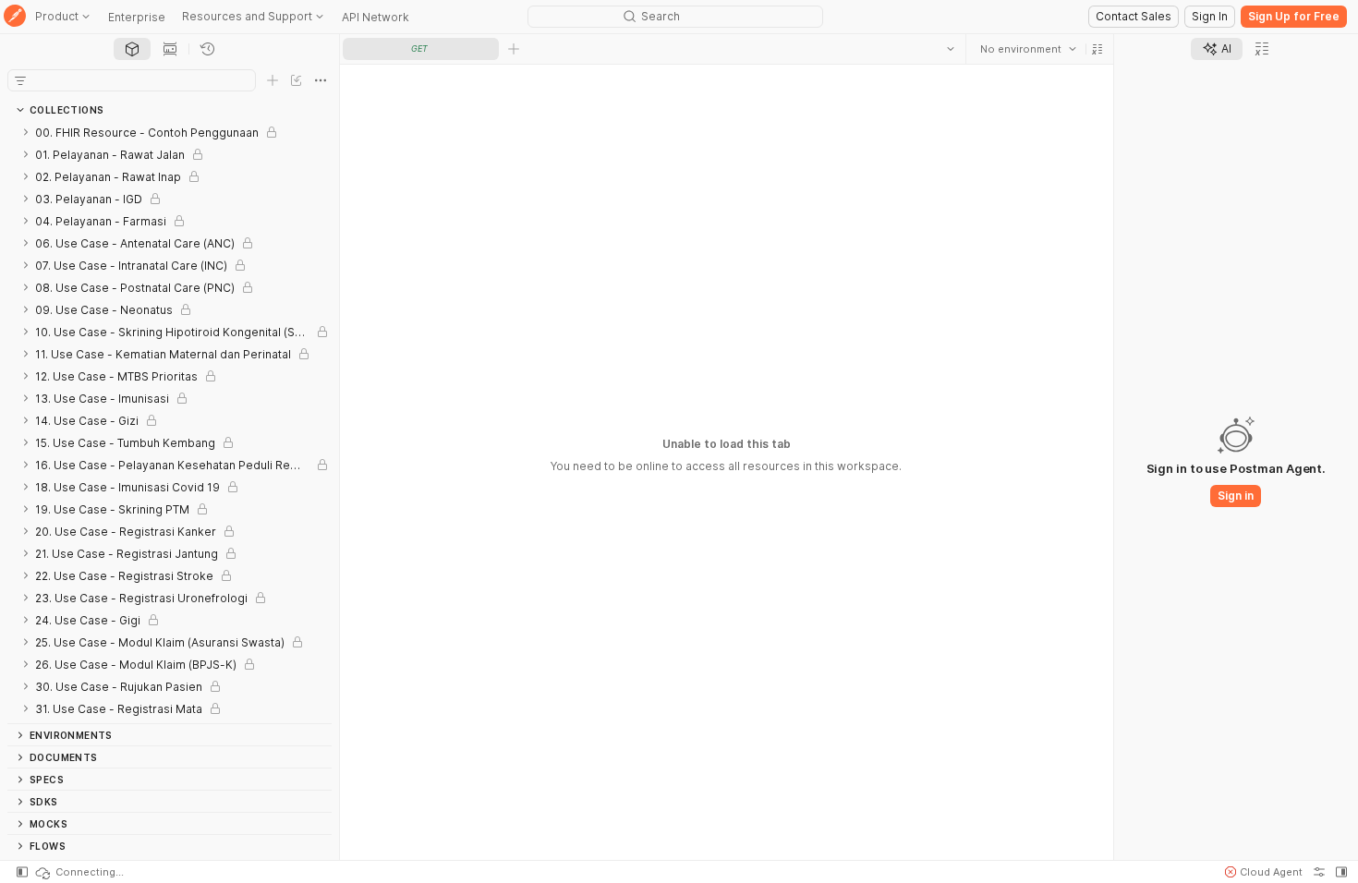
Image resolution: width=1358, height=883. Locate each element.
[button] (1097, 49)
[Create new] (272, 80)
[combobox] (1028, 49)
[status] (78, 872)
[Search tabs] (951, 49)
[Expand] (25, 132)
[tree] (169, 422)
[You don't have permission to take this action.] (514, 49)
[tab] (132, 49)
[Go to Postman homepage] (15, 17)
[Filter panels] (20, 80)
